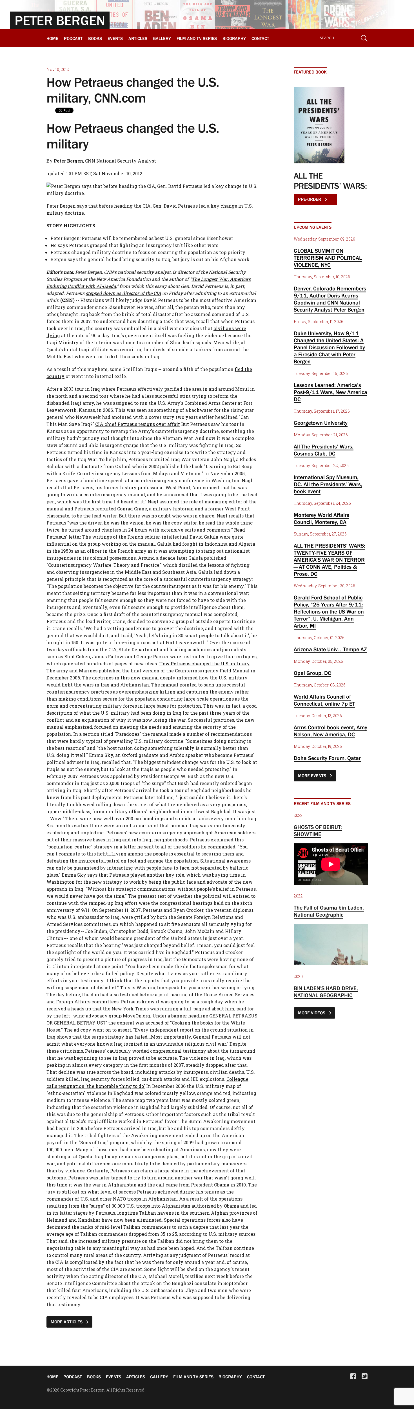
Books (95, 38)
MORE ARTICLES (67, 1321)
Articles (137, 38)
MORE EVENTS (312, 775)
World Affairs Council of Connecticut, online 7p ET (324, 700)
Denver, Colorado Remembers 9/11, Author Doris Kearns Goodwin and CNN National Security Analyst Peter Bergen (330, 299)
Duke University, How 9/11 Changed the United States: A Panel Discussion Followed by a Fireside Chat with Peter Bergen (329, 347)
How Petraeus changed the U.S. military (204, 663)
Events (115, 38)
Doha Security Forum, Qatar (327, 758)
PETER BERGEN (60, 20)
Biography (234, 38)
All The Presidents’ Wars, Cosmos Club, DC (323, 450)
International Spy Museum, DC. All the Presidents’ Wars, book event (328, 484)
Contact (260, 38)
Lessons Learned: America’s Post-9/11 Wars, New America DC (330, 392)
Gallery (162, 38)
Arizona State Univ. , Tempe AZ (330, 649)
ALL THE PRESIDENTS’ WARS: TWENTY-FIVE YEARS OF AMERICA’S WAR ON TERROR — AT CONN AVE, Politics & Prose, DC (329, 560)
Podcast (73, 38)
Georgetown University (321, 423)
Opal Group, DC (312, 673)
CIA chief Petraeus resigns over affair (137, 424)
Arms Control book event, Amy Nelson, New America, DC (330, 730)
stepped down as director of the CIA (123, 293)
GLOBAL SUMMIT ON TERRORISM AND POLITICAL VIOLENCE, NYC (328, 258)
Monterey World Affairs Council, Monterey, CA (321, 518)
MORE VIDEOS (312, 1012)
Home (52, 38)
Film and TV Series (197, 38)
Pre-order (310, 199)
